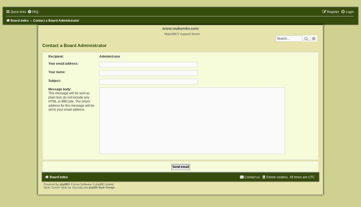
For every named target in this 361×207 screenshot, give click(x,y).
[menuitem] (32, 12)
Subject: (54, 81)
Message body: (59, 89)
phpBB (64, 184)
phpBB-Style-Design (102, 187)
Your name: (57, 72)
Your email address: (63, 63)
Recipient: (56, 56)
